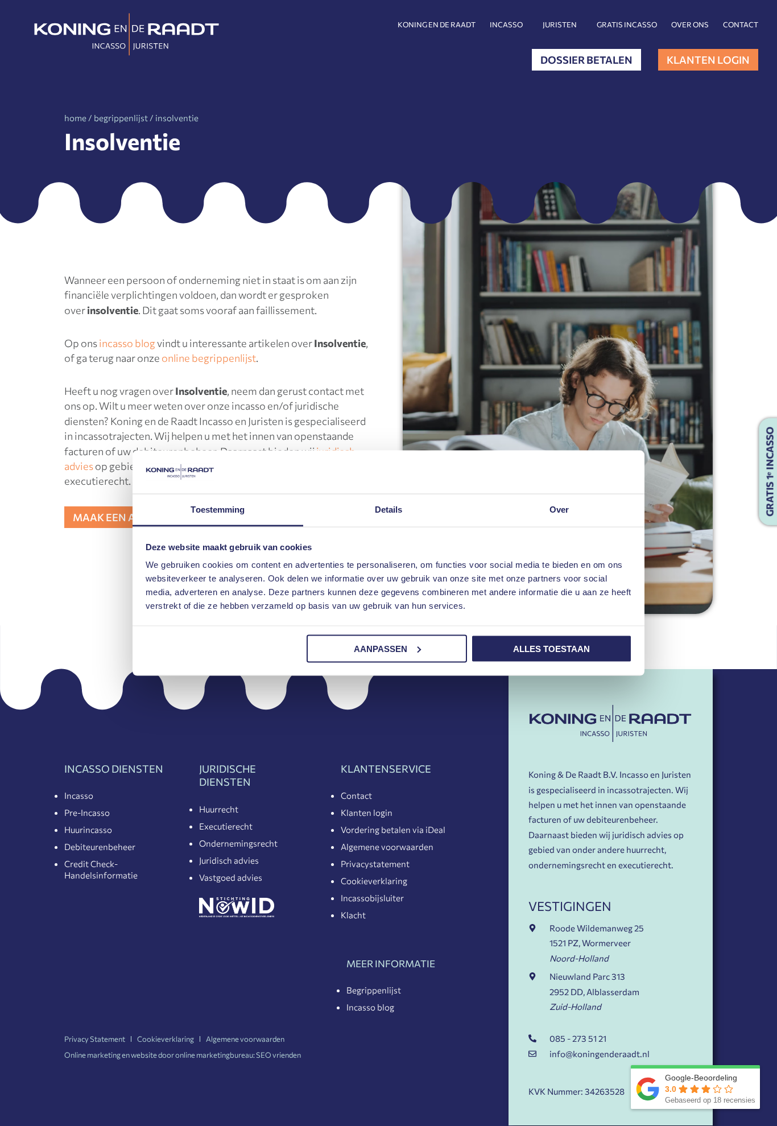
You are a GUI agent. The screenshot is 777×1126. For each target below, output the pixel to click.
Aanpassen (380, 648)
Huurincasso (88, 829)
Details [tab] (389, 509)
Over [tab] (559, 509)
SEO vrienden (278, 1054)
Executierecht (226, 826)
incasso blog (127, 343)
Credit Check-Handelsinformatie (101, 869)
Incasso (506, 24)
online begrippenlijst (209, 358)
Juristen (560, 24)
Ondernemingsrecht (238, 843)
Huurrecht (218, 809)
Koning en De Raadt (437, 24)
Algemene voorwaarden (387, 847)
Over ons (690, 24)
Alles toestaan (551, 648)
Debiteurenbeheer (99, 847)
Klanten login (366, 812)
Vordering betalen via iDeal (393, 829)
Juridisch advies (229, 860)
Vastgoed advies (230, 877)
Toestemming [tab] (218, 509)
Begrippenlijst (373, 990)
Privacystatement (375, 864)
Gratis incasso (627, 24)
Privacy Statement (94, 1038)
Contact (740, 24)
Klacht (353, 915)
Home (75, 118)
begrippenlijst (121, 118)
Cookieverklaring (374, 881)
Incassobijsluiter (372, 898)
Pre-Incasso (87, 812)
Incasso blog (370, 1007)
